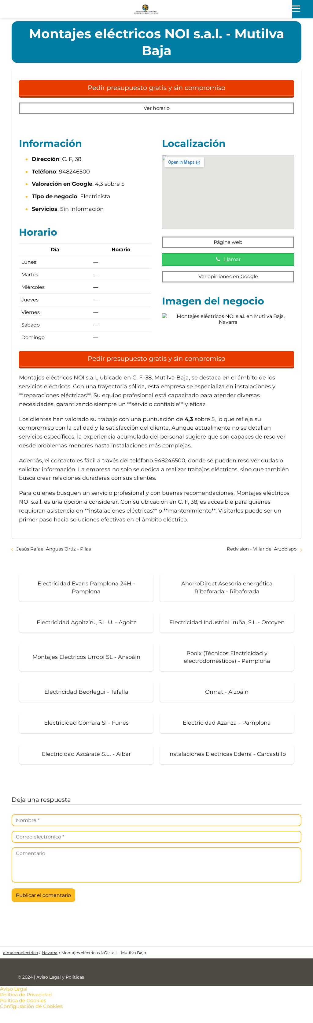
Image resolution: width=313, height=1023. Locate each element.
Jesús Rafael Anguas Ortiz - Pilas (54, 549)
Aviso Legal (13, 989)
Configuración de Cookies (31, 1006)
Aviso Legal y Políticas (60, 977)
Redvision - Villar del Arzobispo (261, 549)
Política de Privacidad (26, 995)
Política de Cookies (23, 1000)
